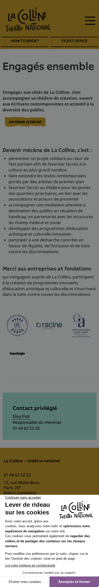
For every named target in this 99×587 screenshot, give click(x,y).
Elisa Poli (21, 416)
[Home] (28, 20)
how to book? (25, 41)
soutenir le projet (25, 122)
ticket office (74, 41)
